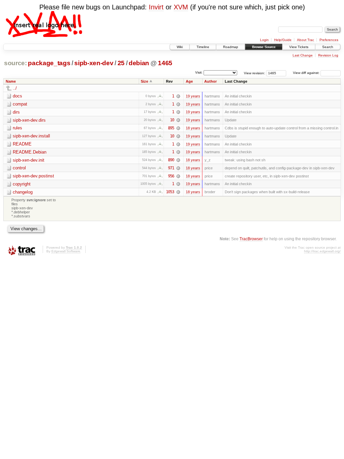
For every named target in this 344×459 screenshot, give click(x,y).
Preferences (328, 40)
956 (171, 176)
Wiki (180, 47)
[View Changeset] (178, 96)
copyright (22, 183)
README (22, 144)
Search (327, 47)
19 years (193, 96)
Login (264, 40)
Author (210, 81)
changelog (23, 192)
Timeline (203, 47)
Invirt (156, 7)
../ (15, 88)
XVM (181, 7)
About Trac (305, 40)
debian (139, 63)
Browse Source (263, 47)
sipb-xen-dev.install (31, 135)
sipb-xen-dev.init (28, 160)
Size (144, 81)
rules (17, 127)
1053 (170, 192)
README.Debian (29, 152)
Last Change (303, 55)
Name (11, 81)
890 (171, 160)
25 (121, 63)
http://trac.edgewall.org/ (322, 251)
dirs (16, 112)
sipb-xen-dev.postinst (33, 175)
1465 (165, 63)
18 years (193, 128)
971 (171, 168)
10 (172, 120)
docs (17, 95)
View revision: (254, 73)
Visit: (199, 72)
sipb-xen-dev (93, 63)
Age (189, 81)
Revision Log (328, 55)
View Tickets (298, 47)
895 (171, 128)
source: (15, 63)
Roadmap (230, 47)
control (19, 167)
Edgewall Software (65, 251)
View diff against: (306, 73)
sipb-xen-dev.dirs (29, 120)
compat (20, 104)
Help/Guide (283, 40)
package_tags (49, 63)
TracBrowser (251, 239)
